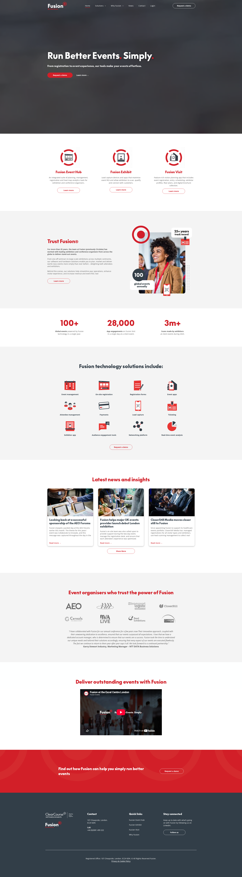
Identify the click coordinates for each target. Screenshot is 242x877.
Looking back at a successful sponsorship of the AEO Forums (69, 521)
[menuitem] (88, 6)
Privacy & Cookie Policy (120, 861)
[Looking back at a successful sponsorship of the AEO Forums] (70, 502)
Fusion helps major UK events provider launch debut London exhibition (120, 523)
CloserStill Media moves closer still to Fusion (171, 521)
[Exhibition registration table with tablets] (121, 502)
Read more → (55, 543)
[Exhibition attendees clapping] (172, 502)
